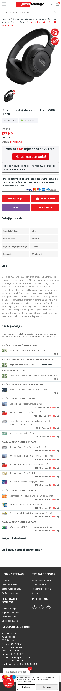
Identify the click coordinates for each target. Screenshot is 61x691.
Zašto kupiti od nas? (11, 588)
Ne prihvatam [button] (26, 687)
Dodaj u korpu (15, 198)
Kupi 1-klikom (45, 198)
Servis (35, 592)
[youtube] (48, 606)
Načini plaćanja (9, 608)
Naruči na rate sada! (30, 156)
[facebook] (34, 606)
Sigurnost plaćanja (11, 612)
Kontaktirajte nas (10, 592)
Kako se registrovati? (42, 580)
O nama (5, 580)
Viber (16, 207)
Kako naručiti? (39, 584)
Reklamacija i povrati (42, 588)
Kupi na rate (45, 207)
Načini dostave (9, 616)
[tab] (30, 326)
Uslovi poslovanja (10, 620)
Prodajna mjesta (9, 584)
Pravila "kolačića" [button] (25, 681)
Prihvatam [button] (47, 687)
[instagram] (41, 606)
